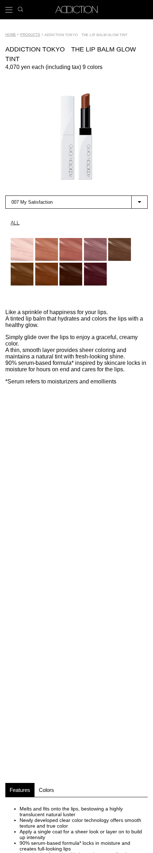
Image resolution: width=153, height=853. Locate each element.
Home (10, 34)
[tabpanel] (76, 136)
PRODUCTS (30, 34)
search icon (20, 7)
